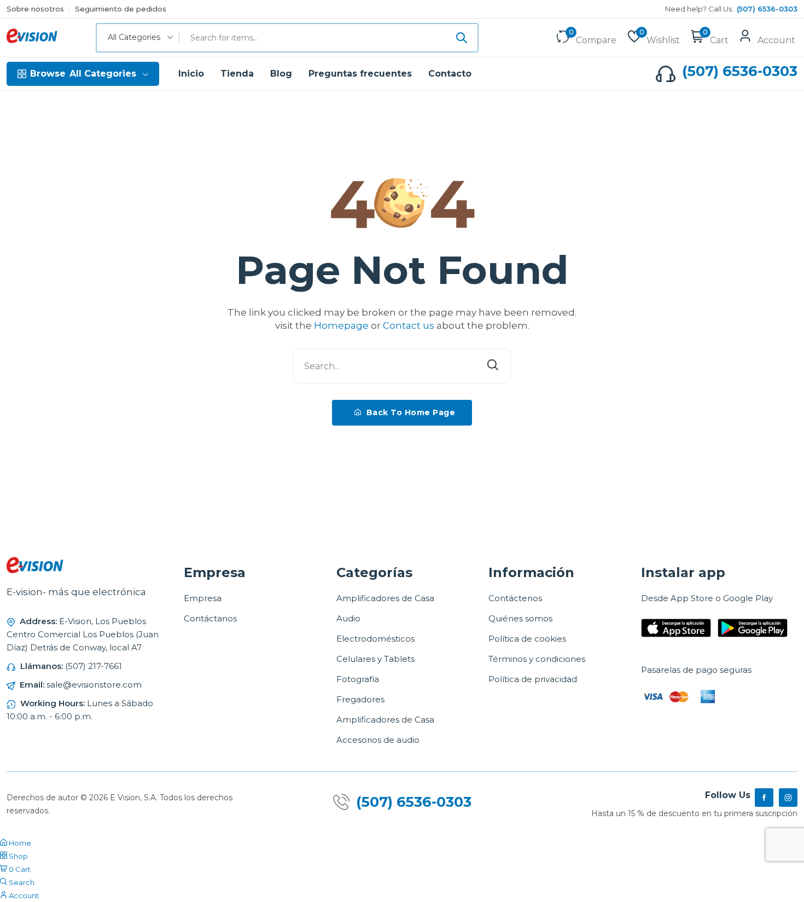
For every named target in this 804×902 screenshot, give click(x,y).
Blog (281, 73)
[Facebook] (764, 797)
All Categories (83, 73)
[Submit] (461, 37)
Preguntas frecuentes (360, 73)
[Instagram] (788, 797)
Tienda (237, 73)
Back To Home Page (409, 412)
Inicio (191, 73)
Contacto (449, 73)
